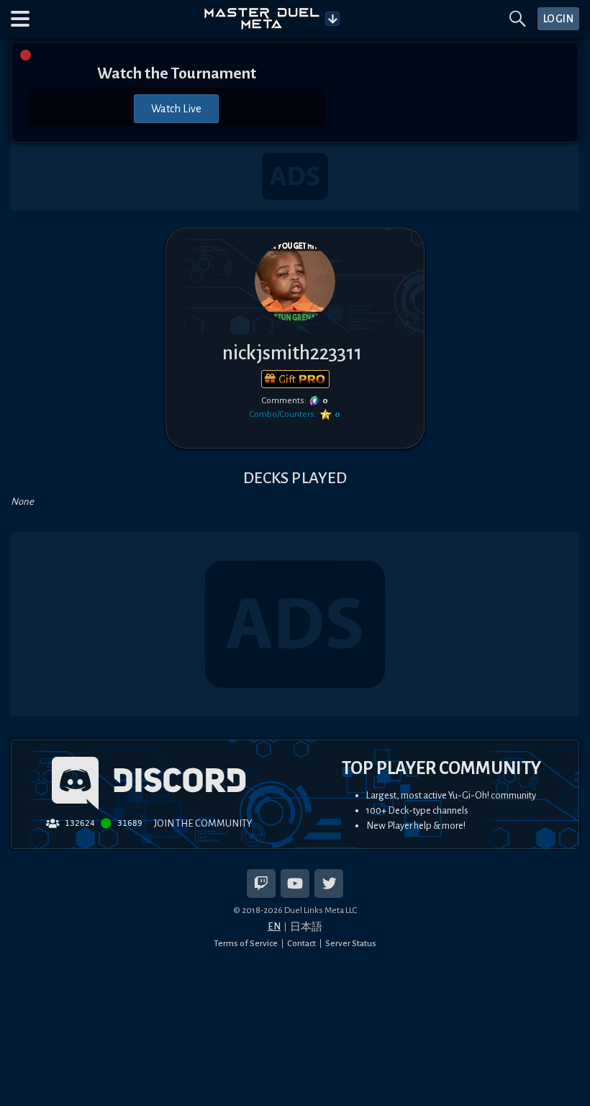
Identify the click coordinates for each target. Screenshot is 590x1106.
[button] (20, 18)
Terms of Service (246, 943)
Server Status (350, 943)
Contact (301, 943)
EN (274, 926)
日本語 (306, 927)
